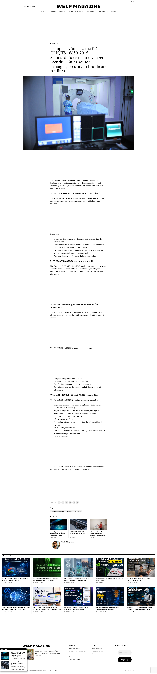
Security (69, 511)
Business (94, 654)
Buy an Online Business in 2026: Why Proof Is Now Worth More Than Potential (47, 608)
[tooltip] (127, 1)
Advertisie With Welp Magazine (77, 651)
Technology (95, 656)
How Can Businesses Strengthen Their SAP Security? (77, 533)
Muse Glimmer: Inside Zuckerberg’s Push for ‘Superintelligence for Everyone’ (16, 608)
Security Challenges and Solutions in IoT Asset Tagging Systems (58, 533)
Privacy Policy (73, 656)
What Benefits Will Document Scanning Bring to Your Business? (98, 533)
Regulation (54, 43)
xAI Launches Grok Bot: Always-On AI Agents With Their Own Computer (76, 579)
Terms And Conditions (75, 659)
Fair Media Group (52, 670)
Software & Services (97, 651)
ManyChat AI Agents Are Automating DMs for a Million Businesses (76, 608)
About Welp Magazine (75, 648)
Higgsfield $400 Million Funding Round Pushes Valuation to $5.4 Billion (46, 579)
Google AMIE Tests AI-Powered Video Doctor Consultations (139, 579)
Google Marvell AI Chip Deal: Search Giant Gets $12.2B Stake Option (16, 579)
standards (77, 511)
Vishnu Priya (100, 582)
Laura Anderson (7, 582)
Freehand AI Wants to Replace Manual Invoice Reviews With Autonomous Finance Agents (140, 609)
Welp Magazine (67, 542)
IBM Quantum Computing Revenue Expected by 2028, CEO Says (107, 608)
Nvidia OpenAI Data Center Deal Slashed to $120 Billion (109, 579)
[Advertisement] (78, 26)
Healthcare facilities (58, 511)
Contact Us (72, 654)
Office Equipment (97, 648)
